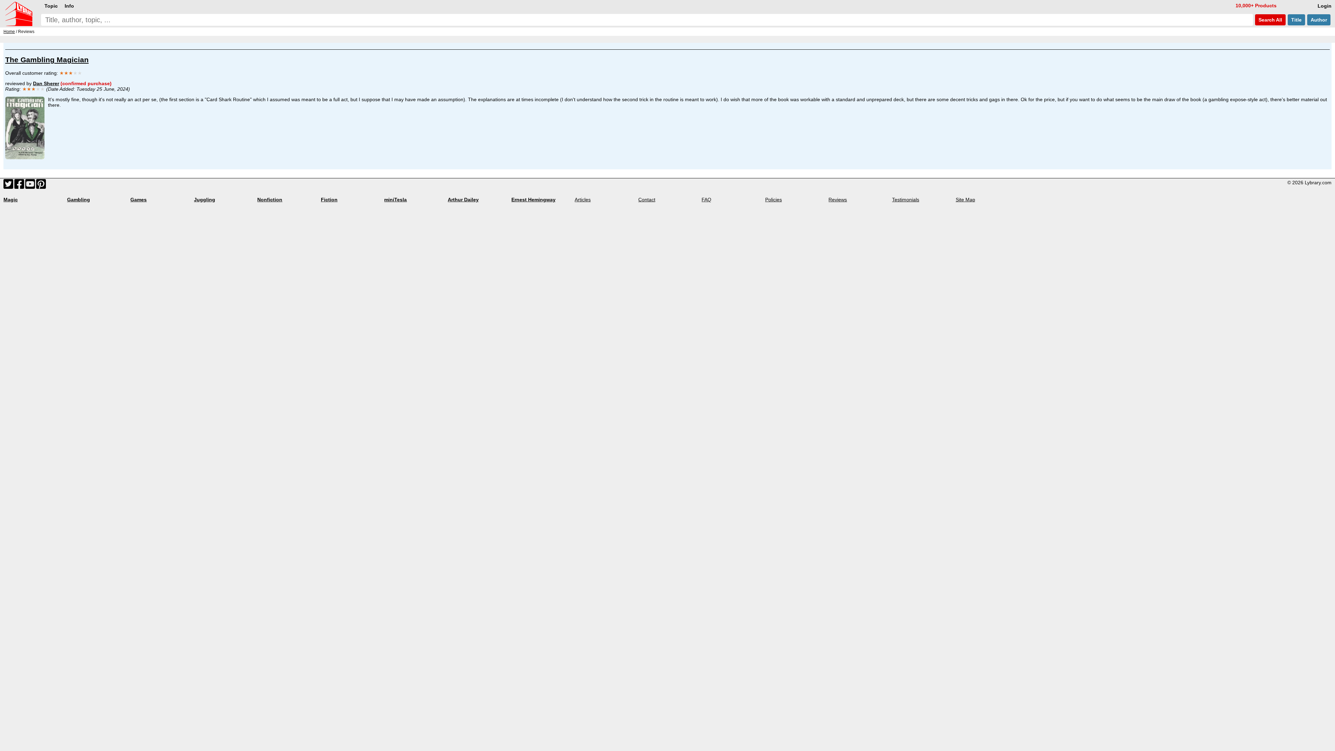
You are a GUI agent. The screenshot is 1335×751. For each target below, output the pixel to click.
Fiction (329, 199)
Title (1296, 20)
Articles (583, 199)
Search (1269, 20)
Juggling (204, 199)
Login (1325, 6)
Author (1318, 20)
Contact (646, 199)
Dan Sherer (46, 83)
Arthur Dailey (463, 199)
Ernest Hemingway (533, 199)
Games (138, 199)
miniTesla (395, 199)
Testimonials (905, 199)
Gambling (78, 199)
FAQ (706, 199)
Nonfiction (269, 199)
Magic (10, 199)
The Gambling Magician (47, 60)
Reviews (837, 199)
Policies (773, 199)
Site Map (965, 199)
